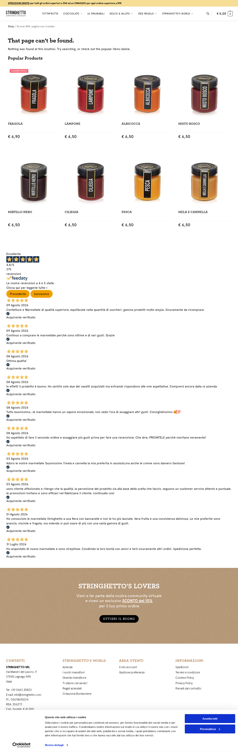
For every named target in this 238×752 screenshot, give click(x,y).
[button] (225, 13)
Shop (11, 26)
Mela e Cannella (193, 212)
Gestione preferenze (132, 672)
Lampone (72, 123)
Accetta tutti (209, 718)
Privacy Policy (184, 683)
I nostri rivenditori (74, 672)
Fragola (15, 123)
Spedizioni (181, 667)
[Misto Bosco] (204, 93)
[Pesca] (147, 181)
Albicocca (131, 123)
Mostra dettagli (54, 745)
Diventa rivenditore (74, 677)
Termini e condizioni (187, 672)
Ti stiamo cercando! (75, 683)
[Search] (210, 13)
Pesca (127, 212)
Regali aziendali (72, 688)
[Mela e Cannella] (204, 181)
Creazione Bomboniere (77, 693)
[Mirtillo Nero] (34, 181)
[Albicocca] (147, 93)
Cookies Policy (184, 677)
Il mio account (128, 667)
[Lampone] (90, 93)
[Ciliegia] (90, 181)
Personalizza (208, 728)
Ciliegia (71, 212)
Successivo (41, 294)
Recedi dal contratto (188, 688)
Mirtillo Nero (20, 212)
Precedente (18, 294)
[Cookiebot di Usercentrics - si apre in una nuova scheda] (21, 745)
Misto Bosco (189, 123)
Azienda (68, 667)
